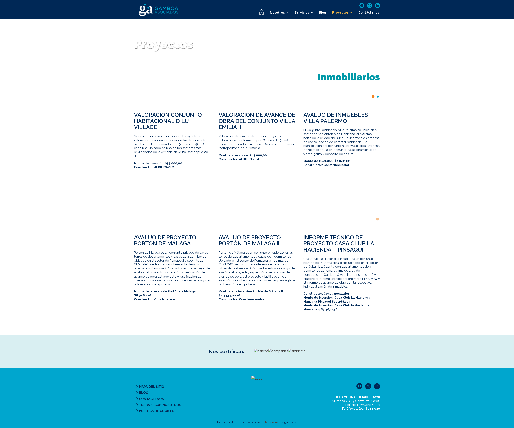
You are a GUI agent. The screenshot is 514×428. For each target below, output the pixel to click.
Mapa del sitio (151, 387)
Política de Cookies (156, 411)
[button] (373, 96)
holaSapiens (270, 422)
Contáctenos (151, 399)
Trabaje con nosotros (160, 405)
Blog (143, 393)
